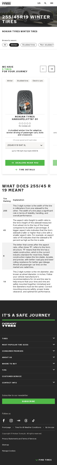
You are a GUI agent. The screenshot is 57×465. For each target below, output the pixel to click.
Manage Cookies (8, 451)
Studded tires (28, 45)
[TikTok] (33, 420)
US (39, 3)
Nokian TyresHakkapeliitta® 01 (25, 117)
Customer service (12, 376)
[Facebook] (3, 420)
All (5, 45)
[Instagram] (11, 420)
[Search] (45, 3)
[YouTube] (18, 420)
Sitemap (5, 445)
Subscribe (28, 401)
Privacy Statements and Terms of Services (19, 439)
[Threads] (26, 420)
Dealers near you (27, 162)
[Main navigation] (52, 3)
